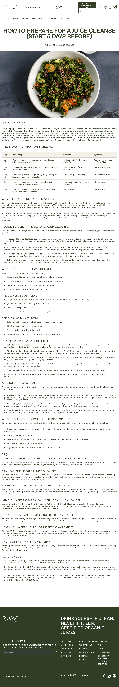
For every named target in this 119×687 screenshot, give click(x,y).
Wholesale (67, 652)
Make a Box (67, 645)
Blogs (82, 660)
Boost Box (66, 649)
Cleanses (66, 641)
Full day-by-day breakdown (15, 550)
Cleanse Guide (87, 652)
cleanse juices (44, 351)
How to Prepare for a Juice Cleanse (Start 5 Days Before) (53, 18)
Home (8, 18)
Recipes (83, 656)
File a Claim (104, 652)
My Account (104, 641)
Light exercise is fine (43, 347)
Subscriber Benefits (104, 663)
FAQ (99, 645)
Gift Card (66, 656)
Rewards (84, 649)
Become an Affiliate (103, 657)
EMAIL (85, 675)
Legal (101, 649)
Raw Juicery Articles (20, 18)
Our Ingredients (88, 641)
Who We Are (85, 645)
